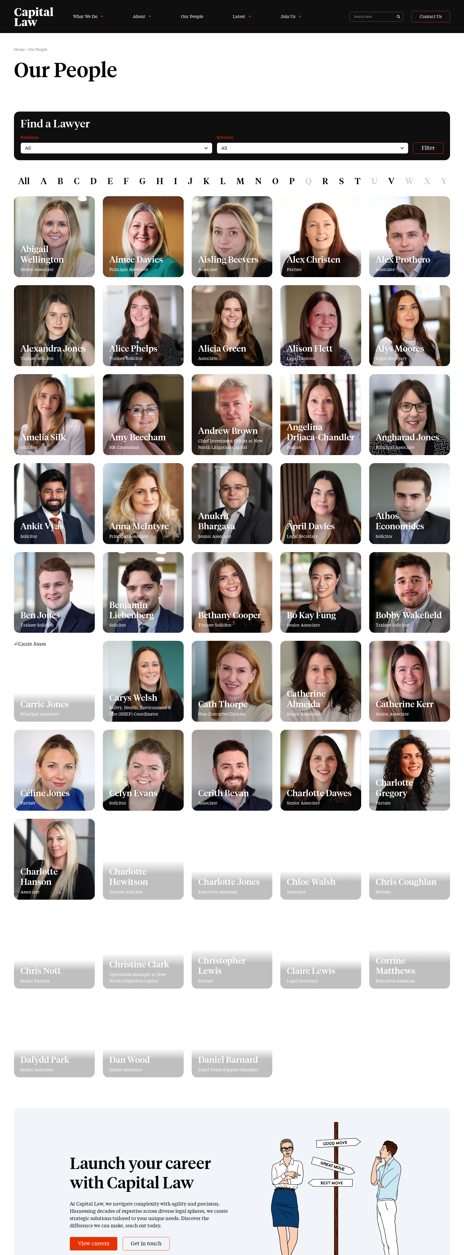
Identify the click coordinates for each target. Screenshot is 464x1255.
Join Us (288, 17)
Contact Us (431, 17)
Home (19, 50)
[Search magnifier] (398, 16)
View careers (93, 1243)
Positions (29, 137)
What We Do (85, 17)
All (24, 181)
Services (225, 137)
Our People (192, 17)
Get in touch (146, 1243)
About (139, 17)
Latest (239, 17)
